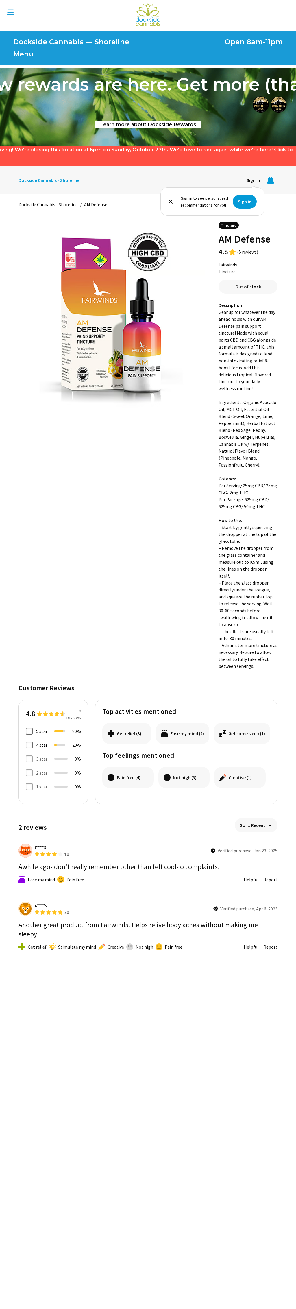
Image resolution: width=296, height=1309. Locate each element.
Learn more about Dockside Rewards (148, 124)
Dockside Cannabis (148, 14)
